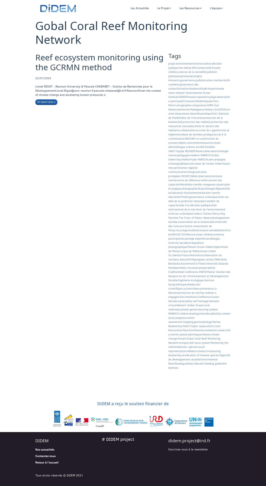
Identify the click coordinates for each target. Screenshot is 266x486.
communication (177, 172)
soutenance (206, 288)
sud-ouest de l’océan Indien (206, 163)
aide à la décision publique (195, 205)
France (186, 255)
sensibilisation (217, 230)
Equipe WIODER (185, 151)
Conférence (204, 297)
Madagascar (197, 109)
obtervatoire (211, 151)
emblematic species (185, 347)
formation (183, 88)
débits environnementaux (194, 143)
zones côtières (204, 234)
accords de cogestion (209, 130)
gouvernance (188, 80)
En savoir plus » (46, 102)
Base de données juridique (198, 134)
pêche (207, 88)
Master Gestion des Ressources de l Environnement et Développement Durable (199, 276)
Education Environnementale (188, 193)
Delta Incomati (189, 268)
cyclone (187, 288)
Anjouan (208, 101)
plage (213, 97)
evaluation (210, 330)
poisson (202, 268)
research (202, 351)
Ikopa (201, 188)
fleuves (199, 151)
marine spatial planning (184, 334)
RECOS (176, 234)
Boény (209, 109)
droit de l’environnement (210, 209)
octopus (183, 343)
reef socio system (199, 343)
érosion (191, 97)
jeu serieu (207, 259)
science (207, 63)
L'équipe (215, 8)
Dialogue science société (189, 147)
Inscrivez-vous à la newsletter (188, 449)
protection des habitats (196, 122)
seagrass (180, 318)
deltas (187, 68)
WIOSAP (190, 138)
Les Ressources (189, 8)
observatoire (205, 176)
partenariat (186, 76)
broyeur (204, 230)
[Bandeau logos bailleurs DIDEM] (133, 419)
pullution (201, 80)
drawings (194, 313)
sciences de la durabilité (191, 72)
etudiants (193, 230)
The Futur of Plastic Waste (195, 218)
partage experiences (197, 238)
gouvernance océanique (203, 197)
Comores (189, 101)
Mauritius (188, 330)
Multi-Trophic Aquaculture (198, 326)
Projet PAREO (198, 159)
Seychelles (182, 159)
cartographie (183, 105)
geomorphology (202, 322)
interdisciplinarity (210, 313)
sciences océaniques (180, 213)
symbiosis (204, 334)
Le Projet (163, 8)
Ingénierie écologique (191, 280)
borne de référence (188, 180)
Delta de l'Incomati (191, 118)
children (184, 313)
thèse (195, 288)
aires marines (215, 80)
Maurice (190, 234)
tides (196, 363)
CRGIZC (185, 176)
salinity (189, 363)
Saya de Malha (191, 251)
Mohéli (199, 101)
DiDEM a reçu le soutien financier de (133, 403)
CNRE (217, 259)
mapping (188, 322)
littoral (198, 63)
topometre (203, 97)
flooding (179, 363)
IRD (194, 68)
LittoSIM (218, 109)
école (209, 159)
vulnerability (185, 301)
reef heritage (200, 301)
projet (171, 63)
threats (181, 338)
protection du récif (189, 293)
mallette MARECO (200, 155)
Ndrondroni (197, 255)
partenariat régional (185, 168)
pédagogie (183, 155)
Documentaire (188, 297)
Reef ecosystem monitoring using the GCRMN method (99, 62)
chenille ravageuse (204, 184)
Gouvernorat (188, 263)
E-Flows (200, 263)
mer (181, 68)
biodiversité (196, 88)
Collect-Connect (203, 213)
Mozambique (204, 113)
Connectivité (203, 68)
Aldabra (192, 351)
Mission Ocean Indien (200, 247)
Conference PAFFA (196, 272)
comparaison (199, 105)
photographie (189, 188)
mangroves (193, 172)
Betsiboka (186, 184)
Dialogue (210, 188)
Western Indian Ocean (189, 305)
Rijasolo (220, 188)
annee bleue (189, 113)
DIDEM (183, 97)
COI (183, 234)
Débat (194, 176)
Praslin (184, 197)
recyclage (181, 230)
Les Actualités (140, 8)
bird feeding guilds (211, 363)
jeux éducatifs (182, 259)
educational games (186, 309)
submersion (183, 109)
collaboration (188, 130)
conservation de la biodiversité (196, 222)
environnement (185, 63)
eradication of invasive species (200, 355)
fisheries (199, 330)
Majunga (196, 259)
